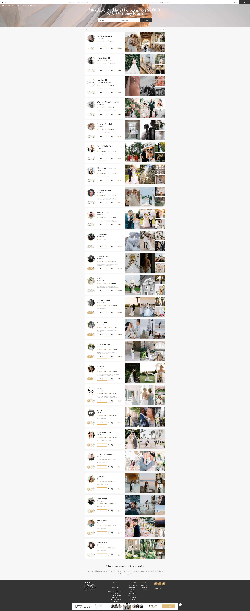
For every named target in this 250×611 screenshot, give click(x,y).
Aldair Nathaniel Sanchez (106, 455)
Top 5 (100, 41)
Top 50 (100, 393)
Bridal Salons (119, 571)
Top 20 (100, 283)
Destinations (84, 2)
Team (115, 589)
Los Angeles (101, 104)
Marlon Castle (102, 58)
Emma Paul (101, 477)
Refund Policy (115, 593)
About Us (115, 585)
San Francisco (109, 60)
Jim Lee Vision (102, 322)
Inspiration (150, 2)
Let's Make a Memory (104, 190)
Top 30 (100, 239)
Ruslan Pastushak (103, 256)
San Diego (100, 456)
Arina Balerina (102, 234)
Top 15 (100, 151)
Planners (105, 571)
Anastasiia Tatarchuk (104, 124)
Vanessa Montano (103, 212)
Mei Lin (99, 278)
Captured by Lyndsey (104, 146)
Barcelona (100, 82)
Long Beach (24, 5)
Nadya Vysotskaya (103, 344)
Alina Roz (100, 366)
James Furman (102, 521)
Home (2, 5)
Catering (147, 571)
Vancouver (100, 60)
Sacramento (100, 126)
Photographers (15, 5)
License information (115, 595)
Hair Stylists (153, 571)
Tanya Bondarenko (104, 433)
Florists (128, 571)
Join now (168, 606)
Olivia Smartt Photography (106, 168)
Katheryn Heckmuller (104, 36)
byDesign (100, 388)
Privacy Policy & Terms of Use (116, 591)
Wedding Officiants (129, 573)
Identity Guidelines (116, 597)
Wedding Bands (135, 571)
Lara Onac (100, 80)
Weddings (144, 587)
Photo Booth (160, 571)
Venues (77, 2)
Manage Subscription (115, 599)
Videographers (98, 571)
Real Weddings (159, 2)
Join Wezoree (132, 599)
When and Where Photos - (106, 102)
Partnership (115, 587)
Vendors (8, 5)
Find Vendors (146, 20)
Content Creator (120, 573)
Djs (125, 571)
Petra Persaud (102, 499)
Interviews (168, 2)
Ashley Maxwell (102, 543)
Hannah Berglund (103, 300)
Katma (99, 410)
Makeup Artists (112, 571)
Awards (116, 601)
